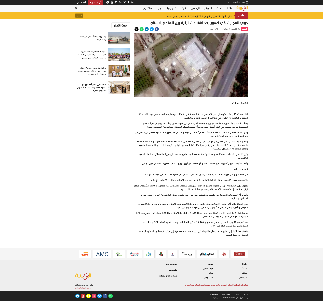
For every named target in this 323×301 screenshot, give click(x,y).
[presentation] (81, 16)
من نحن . (245, 294)
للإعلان (80, 2)
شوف (183, 8)
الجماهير (195, 8)
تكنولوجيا (171, 8)
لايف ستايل (208, 268)
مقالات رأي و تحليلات (168, 276)
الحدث (219, 8)
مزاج (160, 8)
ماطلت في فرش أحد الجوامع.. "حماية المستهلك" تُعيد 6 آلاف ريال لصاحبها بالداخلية (91, 87)
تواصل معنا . (225, 294)
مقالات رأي (148, 8)
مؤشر (244, 273)
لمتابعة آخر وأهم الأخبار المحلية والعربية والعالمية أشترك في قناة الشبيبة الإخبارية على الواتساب (216, 285)
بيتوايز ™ (215, 297)
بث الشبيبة (94, 2)
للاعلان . (236, 294)
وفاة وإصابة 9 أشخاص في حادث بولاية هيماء (207, 15)
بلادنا (229, 8)
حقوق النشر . (213, 294)
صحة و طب (208, 277)
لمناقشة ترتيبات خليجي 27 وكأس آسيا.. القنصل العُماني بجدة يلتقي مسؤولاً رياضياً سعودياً (92, 71)
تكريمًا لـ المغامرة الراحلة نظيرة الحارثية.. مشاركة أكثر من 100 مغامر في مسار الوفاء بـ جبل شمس (91, 55)
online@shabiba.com (83, 288)
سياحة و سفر (171, 264)
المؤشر (208, 8)
